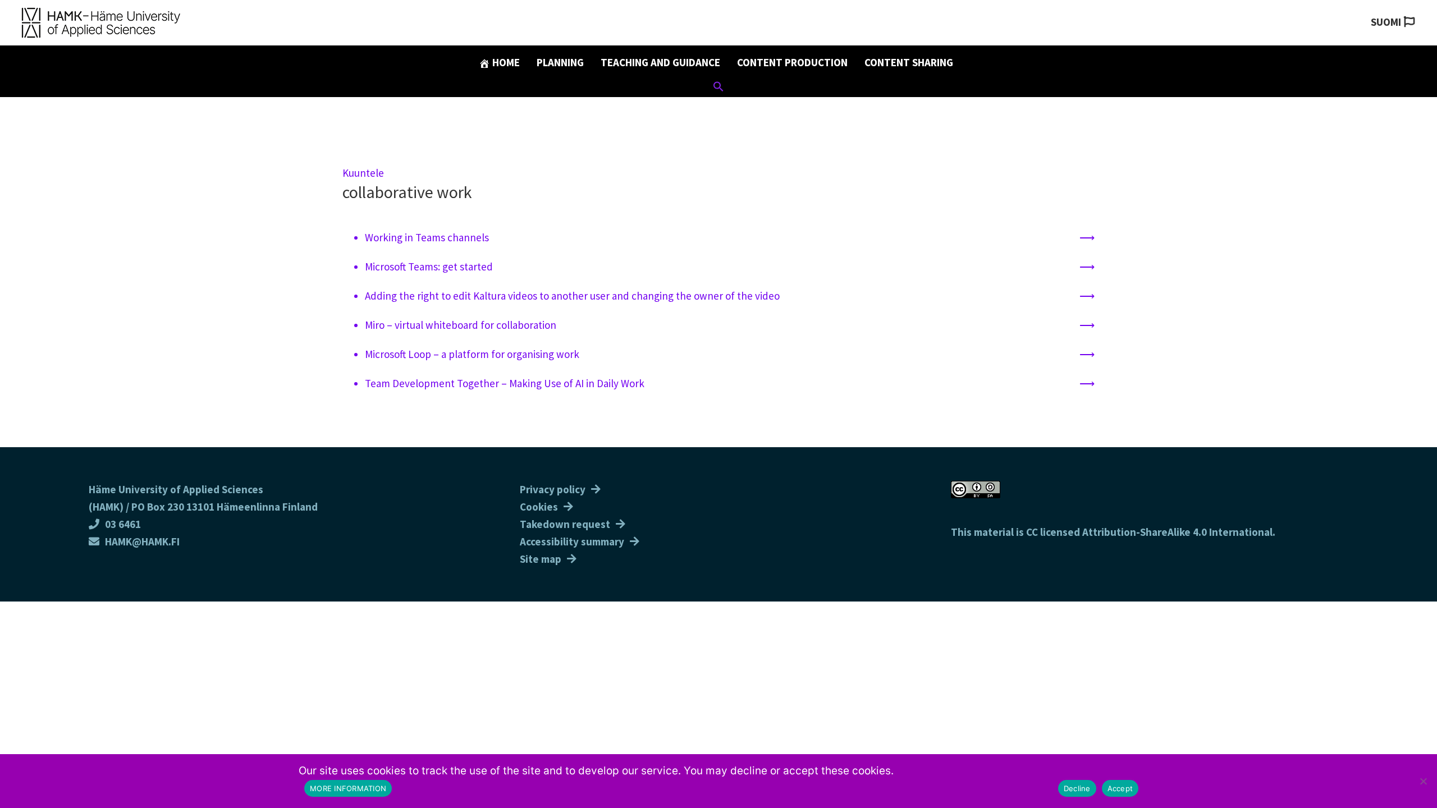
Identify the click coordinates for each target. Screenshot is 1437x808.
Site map (540, 559)
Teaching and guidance (660, 62)
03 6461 (123, 524)
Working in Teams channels (427, 237)
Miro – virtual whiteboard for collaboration (460, 325)
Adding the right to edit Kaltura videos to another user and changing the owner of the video (572, 295)
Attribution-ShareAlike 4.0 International (1177, 532)
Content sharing (908, 62)
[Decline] (1423, 781)
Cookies (539, 506)
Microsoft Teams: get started (429, 266)
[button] (718, 88)
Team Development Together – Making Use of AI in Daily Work (504, 383)
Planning (560, 62)
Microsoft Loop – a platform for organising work (472, 354)
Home (505, 62)
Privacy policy (552, 489)
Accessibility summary (572, 541)
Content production (792, 62)
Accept (1120, 788)
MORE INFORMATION (348, 788)
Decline (1077, 788)
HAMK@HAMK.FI (142, 541)
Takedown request (565, 524)
